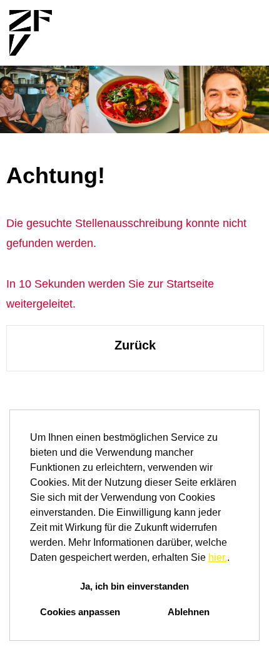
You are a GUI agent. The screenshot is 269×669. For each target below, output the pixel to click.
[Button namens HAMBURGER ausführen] (238, 33)
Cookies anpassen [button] (80, 611)
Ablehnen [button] (189, 611)
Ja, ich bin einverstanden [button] (134, 586)
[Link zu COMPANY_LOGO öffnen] (30, 33)
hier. (217, 557)
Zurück (135, 345)
